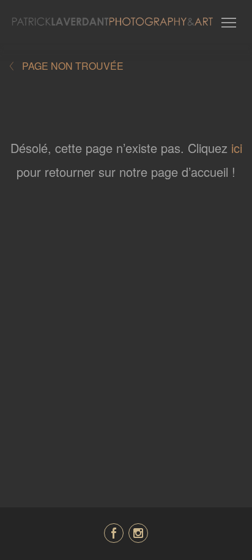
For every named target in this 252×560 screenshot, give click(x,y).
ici (236, 148)
